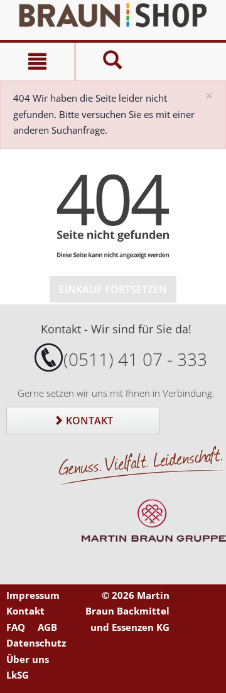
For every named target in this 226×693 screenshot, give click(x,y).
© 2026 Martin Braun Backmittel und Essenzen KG (127, 611)
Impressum (33, 595)
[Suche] (112, 61)
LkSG (17, 675)
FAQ (15, 627)
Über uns (27, 659)
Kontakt (88, 420)
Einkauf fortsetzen (113, 289)
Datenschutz (36, 643)
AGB (47, 627)
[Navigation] (37, 61)
